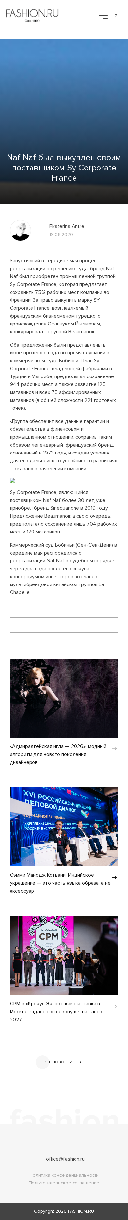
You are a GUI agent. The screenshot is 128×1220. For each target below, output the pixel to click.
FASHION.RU (81, 1211)
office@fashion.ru (65, 1159)
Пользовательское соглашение (64, 1183)
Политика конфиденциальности (64, 1175)
